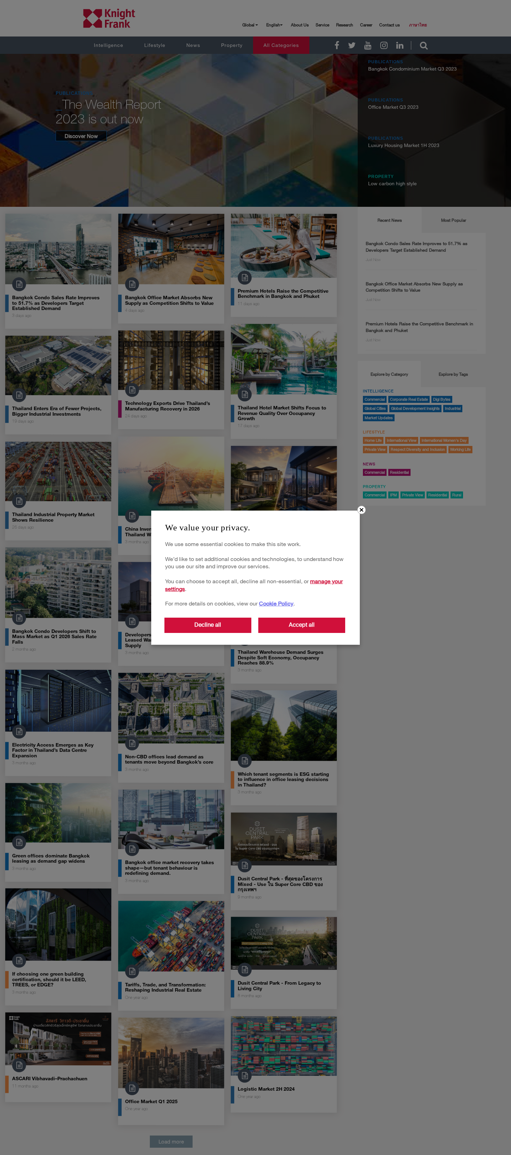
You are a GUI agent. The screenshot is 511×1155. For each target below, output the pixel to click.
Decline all (207, 624)
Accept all (302, 624)
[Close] (361, 510)
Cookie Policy (276, 603)
